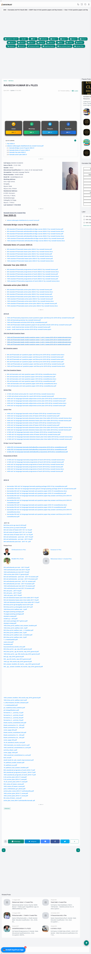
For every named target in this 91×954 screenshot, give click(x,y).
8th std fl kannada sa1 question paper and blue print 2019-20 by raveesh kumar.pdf (35, 357)
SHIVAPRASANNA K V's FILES (21, 928)
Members (7, 808)
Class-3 (74, 39)
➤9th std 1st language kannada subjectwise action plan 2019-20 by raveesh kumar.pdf (36, 405)
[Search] (85, 4)
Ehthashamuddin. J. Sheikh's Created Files (24, 915)
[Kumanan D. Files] (46, 555)
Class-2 (64, 39)
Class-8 (41, 42)
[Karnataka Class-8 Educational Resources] (86, 135)
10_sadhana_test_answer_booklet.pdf (16, 767)
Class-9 (51, 42)
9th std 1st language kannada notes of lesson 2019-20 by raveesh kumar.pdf (33, 425)
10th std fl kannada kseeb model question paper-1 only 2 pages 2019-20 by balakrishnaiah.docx (39, 337)
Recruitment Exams (65, 46)
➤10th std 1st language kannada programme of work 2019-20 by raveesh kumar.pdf (35, 462)
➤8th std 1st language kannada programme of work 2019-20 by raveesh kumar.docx (35, 469)
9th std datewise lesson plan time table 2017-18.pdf (21, 600)
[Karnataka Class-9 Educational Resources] (86, 125)
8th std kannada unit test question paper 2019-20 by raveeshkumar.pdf (31, 376)
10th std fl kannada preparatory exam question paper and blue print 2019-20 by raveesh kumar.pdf (40, 318)
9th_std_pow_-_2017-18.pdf (12, 593)
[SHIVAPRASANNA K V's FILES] (7, 931)
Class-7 (32, 42)
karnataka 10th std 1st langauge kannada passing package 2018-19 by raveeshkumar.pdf (37, 486)
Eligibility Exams (49, 46)
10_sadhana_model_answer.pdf (14, 762)
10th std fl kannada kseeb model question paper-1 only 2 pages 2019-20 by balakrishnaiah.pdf (38, 339)
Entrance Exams (34, 46)
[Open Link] (89, 4)
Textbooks (44, 39)
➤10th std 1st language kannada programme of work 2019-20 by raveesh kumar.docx (36, 460)
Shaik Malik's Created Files (59, 902)
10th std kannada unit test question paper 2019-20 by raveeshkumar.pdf (31, 386)
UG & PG (22, 46)
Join (13, 132)
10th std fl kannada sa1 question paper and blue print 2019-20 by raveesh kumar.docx (36, 366)
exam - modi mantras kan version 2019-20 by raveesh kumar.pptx (29, 329)
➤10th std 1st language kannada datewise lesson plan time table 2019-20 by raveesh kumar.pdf (39, 439)
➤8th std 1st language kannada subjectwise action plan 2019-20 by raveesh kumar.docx (36, 398)
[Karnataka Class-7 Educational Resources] (86, 156)
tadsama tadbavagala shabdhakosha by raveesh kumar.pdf (25, 146)
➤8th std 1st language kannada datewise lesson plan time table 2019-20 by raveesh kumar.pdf (39, 420)
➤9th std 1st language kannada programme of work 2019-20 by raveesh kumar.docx (35, 464)
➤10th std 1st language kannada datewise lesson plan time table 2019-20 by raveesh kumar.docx (40, 437)
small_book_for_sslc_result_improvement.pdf (19, 760)
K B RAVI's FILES (56, 928)
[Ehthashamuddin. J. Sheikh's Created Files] (7, 918)
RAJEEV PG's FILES (17, 559)
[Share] (74, 841)
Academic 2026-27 (11, 39)
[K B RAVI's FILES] (45, 931)
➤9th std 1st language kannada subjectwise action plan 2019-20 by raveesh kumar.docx (36, 403)
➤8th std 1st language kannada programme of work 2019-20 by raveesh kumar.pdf (35, 471)
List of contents (10, 140)
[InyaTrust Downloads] (6, 4)
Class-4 (83, 39)
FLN (34, 39)
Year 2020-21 (11, 143)
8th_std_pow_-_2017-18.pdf (12, 591)
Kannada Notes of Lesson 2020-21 (19, 150)
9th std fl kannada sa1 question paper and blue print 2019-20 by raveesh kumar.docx (35, 359)
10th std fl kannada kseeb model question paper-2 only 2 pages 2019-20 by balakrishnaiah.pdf (38, 344)
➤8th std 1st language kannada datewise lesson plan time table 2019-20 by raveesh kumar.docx (39, 418)
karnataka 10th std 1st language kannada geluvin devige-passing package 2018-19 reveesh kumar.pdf (41, 488)
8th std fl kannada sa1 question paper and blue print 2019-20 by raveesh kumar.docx (35, 354)
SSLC (61, 42)
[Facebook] (55, 841)
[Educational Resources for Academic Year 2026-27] (86, 115)
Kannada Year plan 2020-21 (17, 152)
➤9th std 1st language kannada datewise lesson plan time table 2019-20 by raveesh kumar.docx (39, 427)
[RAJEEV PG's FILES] (7, 564)
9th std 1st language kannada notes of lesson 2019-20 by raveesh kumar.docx (34, 423)
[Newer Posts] (78, 850)
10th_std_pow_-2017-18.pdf (13, 595)
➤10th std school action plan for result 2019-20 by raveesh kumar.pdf (30, 396)
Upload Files (80, 46)
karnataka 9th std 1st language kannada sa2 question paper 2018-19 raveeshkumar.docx (37, 505)
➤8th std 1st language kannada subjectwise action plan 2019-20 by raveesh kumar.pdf (36, 401)
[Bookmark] (5, 842)
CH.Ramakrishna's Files (19, 549)
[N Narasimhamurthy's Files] (45, 918)
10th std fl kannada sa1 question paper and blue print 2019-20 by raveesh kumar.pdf (35, 364)
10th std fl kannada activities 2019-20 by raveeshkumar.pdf (27, 322)
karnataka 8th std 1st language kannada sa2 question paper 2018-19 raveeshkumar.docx (37, 491)
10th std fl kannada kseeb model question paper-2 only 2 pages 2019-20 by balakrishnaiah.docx (39, 342)
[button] (74, 91)
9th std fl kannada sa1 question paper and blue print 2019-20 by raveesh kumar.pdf (35, 361)
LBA (24, 39)
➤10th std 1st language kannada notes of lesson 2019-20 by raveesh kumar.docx (34, 432)
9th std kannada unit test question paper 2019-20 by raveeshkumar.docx (31, 379)
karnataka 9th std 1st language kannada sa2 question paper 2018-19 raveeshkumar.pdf (36, 507)
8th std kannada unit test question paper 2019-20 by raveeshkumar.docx (31, 374)
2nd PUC (80, 42)
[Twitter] (65, 841)
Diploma (11, 46)
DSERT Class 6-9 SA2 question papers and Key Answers (29, 10)
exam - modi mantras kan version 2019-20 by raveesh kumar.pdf (28, 327)
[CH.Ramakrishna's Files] (7, 555)
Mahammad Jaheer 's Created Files (61, 559)
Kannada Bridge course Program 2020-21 (21, 148)
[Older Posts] (4, 850)
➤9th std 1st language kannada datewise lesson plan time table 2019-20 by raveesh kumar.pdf (39, 430)
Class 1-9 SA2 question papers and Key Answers (62, 10)
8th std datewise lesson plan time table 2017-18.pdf (21, 597)
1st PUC (70, 42)
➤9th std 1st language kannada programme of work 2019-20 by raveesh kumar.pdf (35, 467)
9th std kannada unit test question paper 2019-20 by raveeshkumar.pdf (31, 381)
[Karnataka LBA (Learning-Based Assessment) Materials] (86, 145)
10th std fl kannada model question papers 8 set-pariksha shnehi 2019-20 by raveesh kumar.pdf (39, 325)
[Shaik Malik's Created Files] (45, 905)
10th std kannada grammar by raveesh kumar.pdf (24, 320)
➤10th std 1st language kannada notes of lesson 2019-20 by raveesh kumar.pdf (33, 434)
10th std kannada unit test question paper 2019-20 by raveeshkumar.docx (32, 383)
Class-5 (12, 42)
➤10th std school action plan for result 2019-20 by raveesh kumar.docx (31, 394)
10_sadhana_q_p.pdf (10, 765)
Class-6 (22, 42)
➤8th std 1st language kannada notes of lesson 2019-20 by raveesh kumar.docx (33, 413)
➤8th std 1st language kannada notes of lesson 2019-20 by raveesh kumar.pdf (33, 416)
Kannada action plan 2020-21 (18, 154)
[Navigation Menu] (86, 943)
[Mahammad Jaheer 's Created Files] (46, 564)
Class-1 (54, 39)
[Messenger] (45, 841)
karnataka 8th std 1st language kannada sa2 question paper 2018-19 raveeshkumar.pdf (36, 493)
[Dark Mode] (78, 4)
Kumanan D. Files (56, 549)
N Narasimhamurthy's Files (59, 915)
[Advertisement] (45, 24)
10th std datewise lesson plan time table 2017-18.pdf (21, 602)
